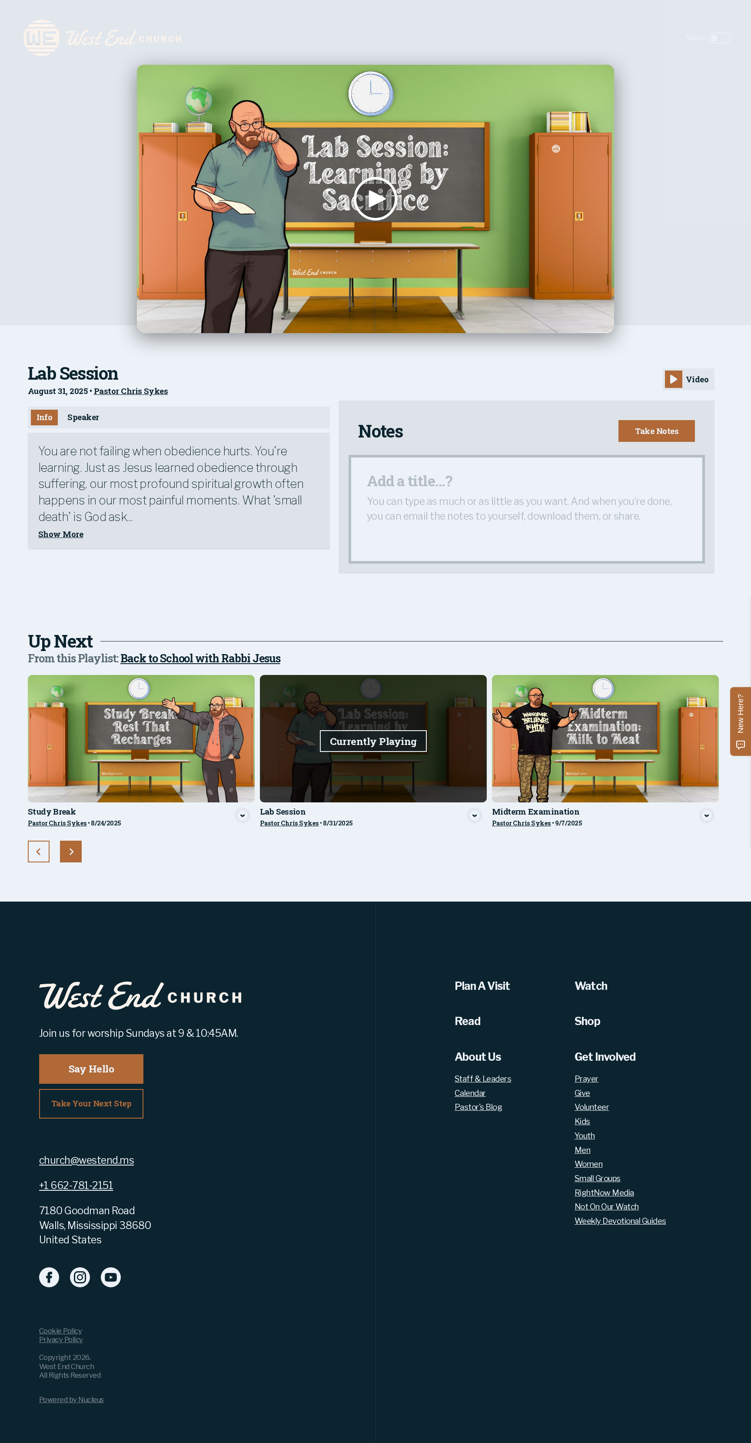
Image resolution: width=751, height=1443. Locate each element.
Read (467, 1021)
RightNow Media (604, 1193)
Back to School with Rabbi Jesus (200, 658)
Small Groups (598, 1178)
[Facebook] (49, 1277)
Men (582, 1150)
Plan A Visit (482, 985)
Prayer (586, 1079)
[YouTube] (111, 1277)
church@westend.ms (86, 1160)
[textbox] (527, 509)
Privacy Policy (61, 1339)
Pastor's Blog (478, 1107)
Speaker (83, 417)
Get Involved (605, 1056)
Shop (587, 1021)
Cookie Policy (60, 1330)
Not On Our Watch (607, 1207)
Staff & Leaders (483, 1079)
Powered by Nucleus (71, 1399)
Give (582, 1093)
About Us (478, 1056)
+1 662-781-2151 (76, 1185)
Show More (60, 534)
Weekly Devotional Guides (620, 1221)
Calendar (470, 1093)
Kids (582, 1121)
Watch (591, 985)
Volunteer (592, 1107)
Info (45, 417)
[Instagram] (80, 1277)
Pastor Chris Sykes (131, 391)
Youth (585, 1136)
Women (588, 1164)
